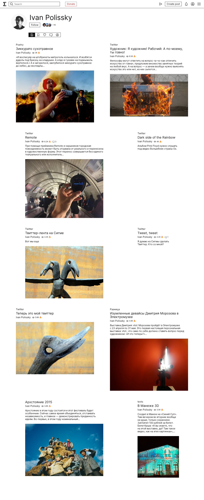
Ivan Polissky (23, 52)
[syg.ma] (4, 4)
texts (140, 401)
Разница (115, 309)
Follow (34, 24)
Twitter (114, 44)
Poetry (19, 44)
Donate (71, 3)
